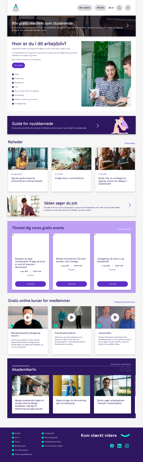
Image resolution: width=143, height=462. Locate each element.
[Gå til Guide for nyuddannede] (97, 126)
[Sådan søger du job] (71, 205)
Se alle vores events (124, 229)
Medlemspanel (20, 446)
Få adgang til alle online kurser (124, 302)
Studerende (19, 78)
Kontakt (17, 433)
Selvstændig (19, 95)
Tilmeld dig (30, 284)
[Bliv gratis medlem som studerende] (71, 26)
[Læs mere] (130, 207)
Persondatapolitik (50, 438)
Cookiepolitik (49, 433)
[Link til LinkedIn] (119, 446)
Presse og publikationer (23, 454)
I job (16, 87)
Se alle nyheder (129, 143)
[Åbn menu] (128, 8)
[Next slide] (128, 369)
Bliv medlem (84, 8)
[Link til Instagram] (127, 446)
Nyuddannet (19, 83)
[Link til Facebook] (112, 446)
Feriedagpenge (20, 104)
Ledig (17, 74)
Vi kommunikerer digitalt (53, 446)
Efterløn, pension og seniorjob (26, 99)
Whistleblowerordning (52, 442)
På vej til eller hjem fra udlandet (27, 91)
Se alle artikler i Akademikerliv (120, 364)
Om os (17, 438)
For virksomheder (21, 450)
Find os (17, 442)
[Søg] (119, 8)
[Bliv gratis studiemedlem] (127, 27)
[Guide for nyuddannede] (71, 125)
